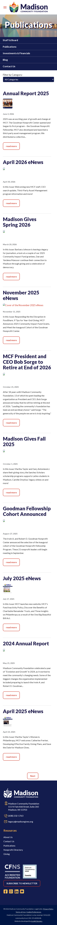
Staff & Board (10, 40)
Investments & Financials (16, 53)
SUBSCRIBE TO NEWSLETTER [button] (22, 883)
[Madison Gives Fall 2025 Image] (8, 451)
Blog (5, 59)
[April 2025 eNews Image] (8, 725)
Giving (6, 854)
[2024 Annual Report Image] (8, 650)
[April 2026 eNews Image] (8, 169)
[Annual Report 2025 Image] (8, 107)
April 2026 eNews (23, 162)
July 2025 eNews (22, 578)
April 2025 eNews (23, 711)
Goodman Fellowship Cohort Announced (27, 511)
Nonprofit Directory (13, 849)
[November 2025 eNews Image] (23, 305)
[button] (5, 7)
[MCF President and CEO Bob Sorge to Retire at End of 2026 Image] (8, 374)
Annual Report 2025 (26, 93)
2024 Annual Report (26, 643)
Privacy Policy (48, 909)
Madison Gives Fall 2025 (24, 441)
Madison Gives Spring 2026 (19, 222)
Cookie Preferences (33, 912)
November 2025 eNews (21, 295)
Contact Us (9, 66)
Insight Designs (36, 921)
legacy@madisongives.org (20, 821)
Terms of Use (21, 912)
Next (32, 776)
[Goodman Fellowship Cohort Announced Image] (8, 521)
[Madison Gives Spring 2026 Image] (8, 232)
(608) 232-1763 (15, 815)
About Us (8, 837)
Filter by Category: (12, 74)
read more (11, 146)
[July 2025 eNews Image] (8, 592)
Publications (9, 46)
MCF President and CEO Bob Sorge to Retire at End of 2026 (27, 361)
